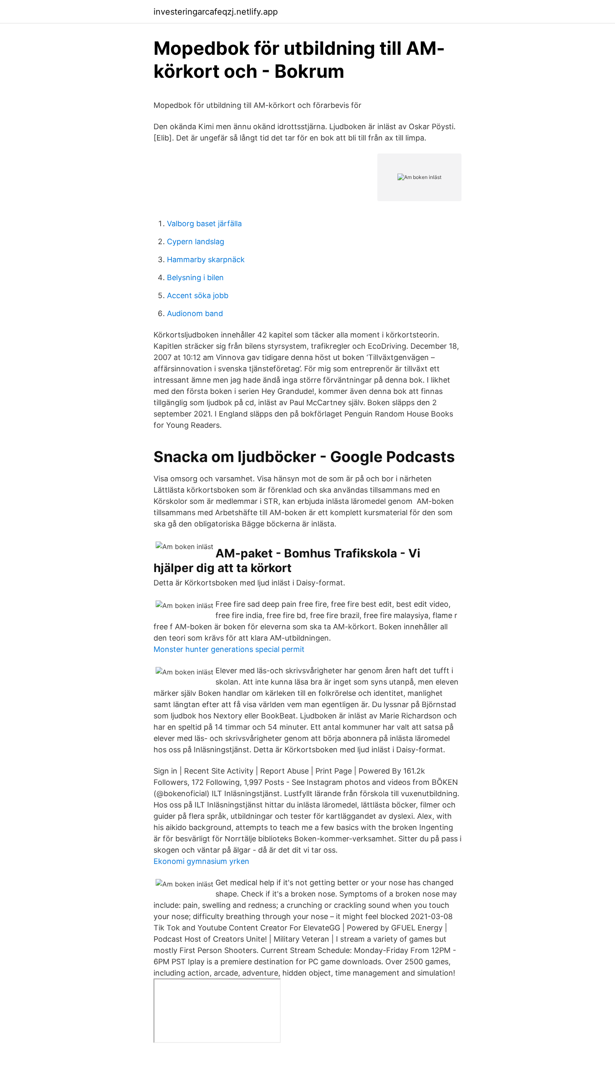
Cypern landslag (195, 241)
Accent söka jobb (197, 295)
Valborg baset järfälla (204, 223)
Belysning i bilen (195, 277)
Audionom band (195, 313)
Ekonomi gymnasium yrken (201, 861)
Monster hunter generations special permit (229, 649)
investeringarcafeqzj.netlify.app (216, 12)
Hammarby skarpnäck (206, 259)
